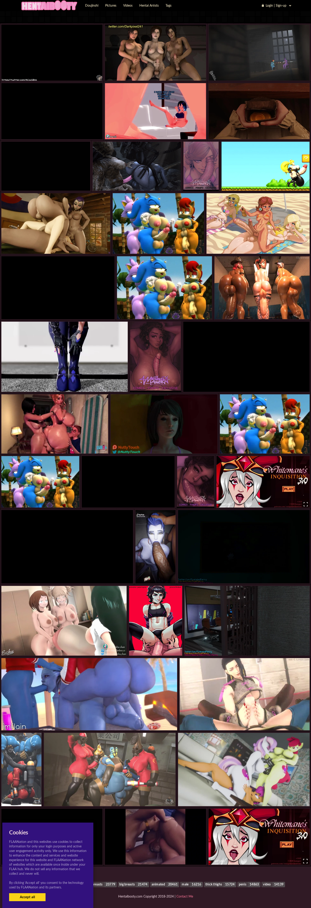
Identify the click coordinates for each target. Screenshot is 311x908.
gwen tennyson (56, 244)
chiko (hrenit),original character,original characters (155, 130)
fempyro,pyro (21, 797)
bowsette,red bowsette (265, 182)
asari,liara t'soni (89, 721)
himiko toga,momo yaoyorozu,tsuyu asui (244, 574)
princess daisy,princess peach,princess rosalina (258, 244)
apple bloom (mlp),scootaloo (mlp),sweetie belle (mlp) (244, 797)
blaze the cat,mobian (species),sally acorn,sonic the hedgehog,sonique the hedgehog (183, 244)
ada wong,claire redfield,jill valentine (58, 310)
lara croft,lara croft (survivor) (155, 72)
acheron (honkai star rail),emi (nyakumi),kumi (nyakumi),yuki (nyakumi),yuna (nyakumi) (72, 383)
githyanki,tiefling (259, 130)
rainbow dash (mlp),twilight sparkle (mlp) (259, 72)
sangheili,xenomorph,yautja (137, 182)
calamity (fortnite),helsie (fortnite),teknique (261, 310)
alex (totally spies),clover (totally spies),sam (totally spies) (52, 130)
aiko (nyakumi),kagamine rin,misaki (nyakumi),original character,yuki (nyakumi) (66, 182)
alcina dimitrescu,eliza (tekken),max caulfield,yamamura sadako (164, 444)
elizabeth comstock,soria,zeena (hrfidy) (246, 383)
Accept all (27, 897)
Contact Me (184, 896)
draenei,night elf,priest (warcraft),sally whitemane (259, 855)
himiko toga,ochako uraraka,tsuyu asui (64, 646)
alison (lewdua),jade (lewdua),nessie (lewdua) (245, 721)
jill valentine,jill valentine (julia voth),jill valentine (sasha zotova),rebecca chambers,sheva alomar (79, 574)
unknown (52, 72)
